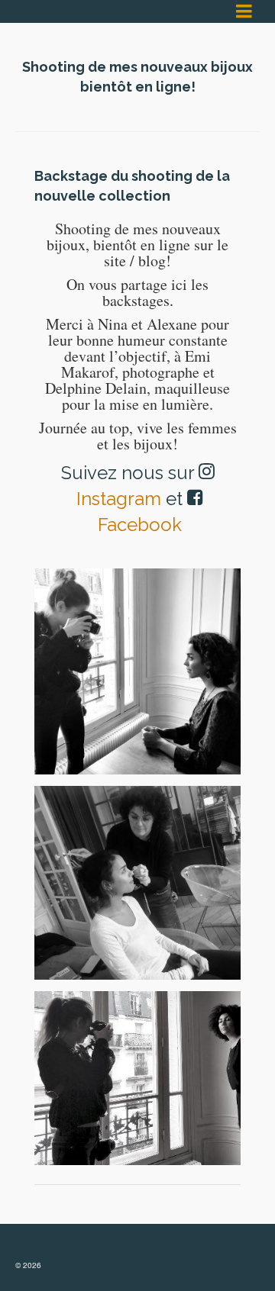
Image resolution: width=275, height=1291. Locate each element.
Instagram (118, 499)
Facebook (140, 525)
